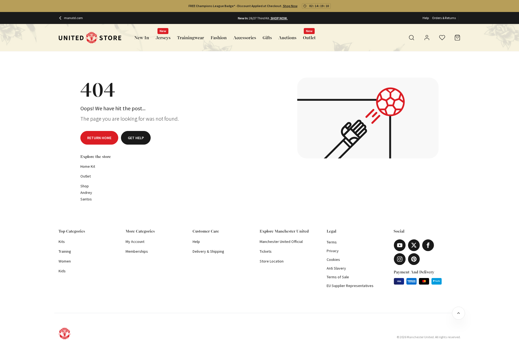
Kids (62, 270)
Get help (136, 137)
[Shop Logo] (90, 38)
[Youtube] (400, 245)
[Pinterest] (414, 259)
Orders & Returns (444, 18)
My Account (135, 241)
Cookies (333, 259)
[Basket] (457, 37)
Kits (62, 241)
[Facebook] (428, 245)
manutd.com (73, 18)
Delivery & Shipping (208, 251)
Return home (99, 137)
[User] (427, 38)
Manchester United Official (281, 241)
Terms (332, 242)
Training (65, 251)
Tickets (266, 251)
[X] (414, 245)
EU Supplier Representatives (350, 285)
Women (65, 261)
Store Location (272, 261)
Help (426, 18)
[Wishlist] (442, 37)
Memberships (137, 251)
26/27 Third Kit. (259, 18)
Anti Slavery (336, 268)
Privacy (333, 250)
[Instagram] (400, 259)
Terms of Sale (338, 276)
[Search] (411, 38)
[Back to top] (458, 313)
